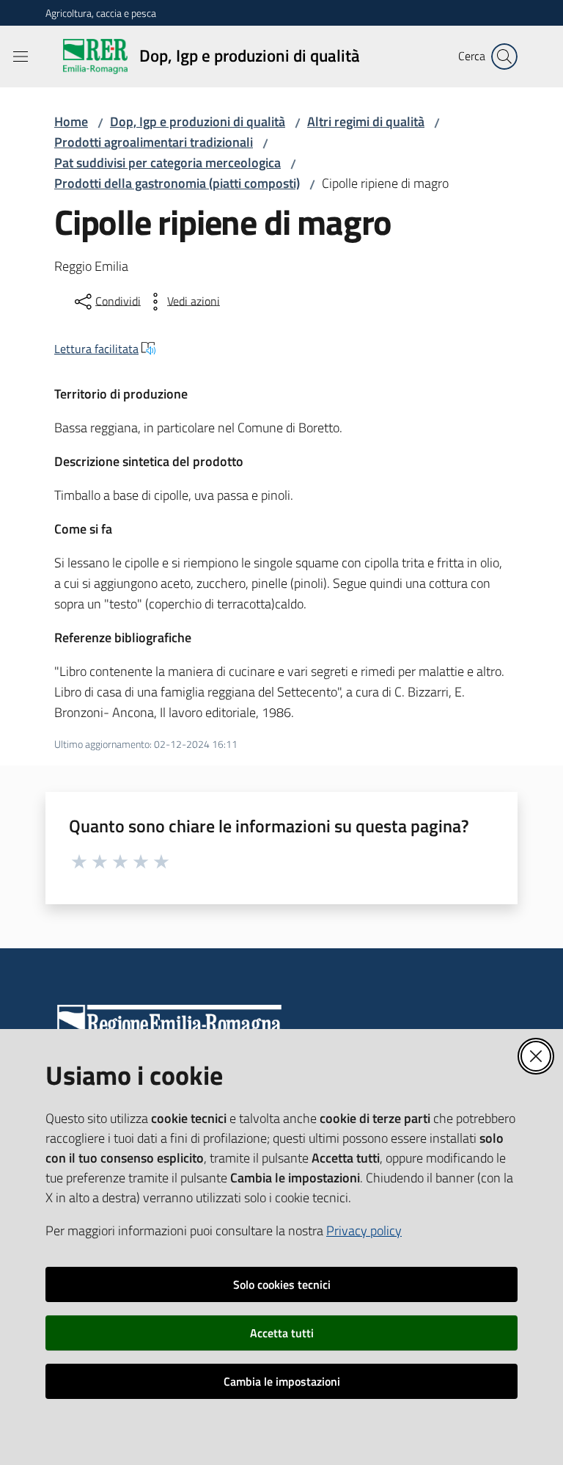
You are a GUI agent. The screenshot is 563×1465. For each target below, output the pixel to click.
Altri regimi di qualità (365, 121)
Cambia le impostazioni (282, 1381)
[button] (504, 56)
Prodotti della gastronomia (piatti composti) (177, 183)
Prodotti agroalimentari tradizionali (153, 142)
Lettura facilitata (96, 348)
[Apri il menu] (20, 56)
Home (71, 121)
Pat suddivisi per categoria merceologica (167, 162)
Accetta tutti (282, 1333)
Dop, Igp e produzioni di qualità (197, 121)
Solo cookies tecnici (282, 1284)
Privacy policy (364, 1230)
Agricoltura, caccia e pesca (100, 13)
